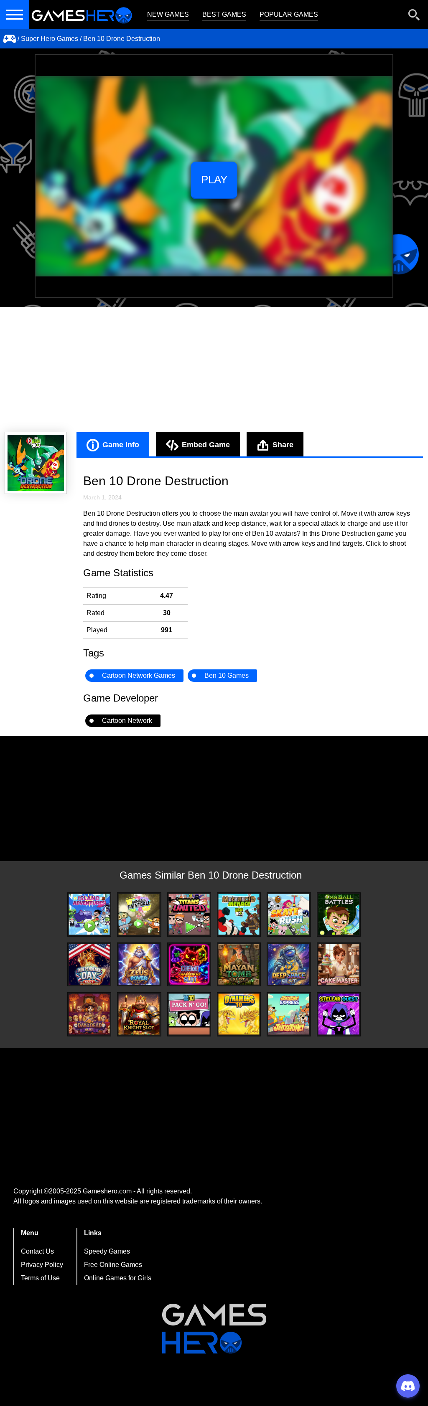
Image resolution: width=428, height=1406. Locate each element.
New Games (168, 14)
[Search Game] (414, 16)
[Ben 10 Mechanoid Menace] (238, 914)
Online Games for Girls (117, 1278)
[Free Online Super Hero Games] (9, 39)
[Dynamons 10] (238, 1014)
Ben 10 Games (226, 675)
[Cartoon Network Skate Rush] (288, 914)
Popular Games (289, 14)
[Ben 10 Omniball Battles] (338, 914)
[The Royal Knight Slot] (138, 1014)
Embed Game (206, 445)
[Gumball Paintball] (138, 914)
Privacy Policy (42, 1264)
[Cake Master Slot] (338, 964)
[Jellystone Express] (288, 1014)
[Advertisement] (214, 369)
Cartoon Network (127, 720)
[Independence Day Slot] (89, 964)
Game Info (120, 445)
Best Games (224, 14)
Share (283, 445)
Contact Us (37, 1251)
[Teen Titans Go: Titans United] (189, 914)
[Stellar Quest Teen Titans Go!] (338, 1014)
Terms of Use (40, 1278)
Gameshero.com (107, 1191)
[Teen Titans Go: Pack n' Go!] (189, 1014)
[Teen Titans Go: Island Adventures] (89, 914)
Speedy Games (107, 1251)
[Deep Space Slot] (288, 964)
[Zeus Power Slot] (138, 964)
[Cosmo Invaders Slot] (189, 964)
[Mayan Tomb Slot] (238, 964)
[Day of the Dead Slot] (89, 1014)
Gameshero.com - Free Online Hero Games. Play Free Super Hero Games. (81, 14)
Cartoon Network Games (138, 675)
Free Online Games (113, 1264)
